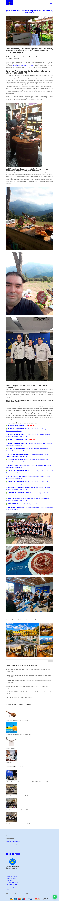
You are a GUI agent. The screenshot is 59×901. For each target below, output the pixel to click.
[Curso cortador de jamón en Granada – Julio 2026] (11, 789)
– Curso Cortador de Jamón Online (19, 697)
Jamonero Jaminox (10, 748)
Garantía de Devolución (12, 884)
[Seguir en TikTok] (16, 854)
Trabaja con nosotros (12, 889)
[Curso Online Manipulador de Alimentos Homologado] (11, 727)
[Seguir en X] (18, 854)
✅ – (17, 425)
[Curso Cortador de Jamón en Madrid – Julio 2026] (11, 803)
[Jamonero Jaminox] (11, 741)
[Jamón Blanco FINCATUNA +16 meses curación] (11, 713)
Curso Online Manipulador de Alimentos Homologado (18, 734)
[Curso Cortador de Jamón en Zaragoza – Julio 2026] (11, 817)
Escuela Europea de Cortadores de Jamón (23, 65)
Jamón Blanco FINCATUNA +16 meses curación (17, 720)
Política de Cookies (11, 878)
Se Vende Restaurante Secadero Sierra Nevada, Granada (23, 620)
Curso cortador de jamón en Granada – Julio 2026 (17, 795)
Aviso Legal (9, 880)
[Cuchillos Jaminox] (11, 755)
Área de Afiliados (11, 888)
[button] (55, 897)
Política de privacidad (12, 876)
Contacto (9, 886)
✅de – (17, 429)
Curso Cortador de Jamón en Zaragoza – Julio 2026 (18, 823)
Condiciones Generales (12, 882)
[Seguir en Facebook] (13, 854)
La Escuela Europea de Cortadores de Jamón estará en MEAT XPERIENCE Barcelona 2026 (27, 781)
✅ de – (17, 440)
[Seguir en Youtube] (7, 854)
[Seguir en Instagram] (10, 854)
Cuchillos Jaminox (10, 762)
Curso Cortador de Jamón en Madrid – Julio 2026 (17, 809)
